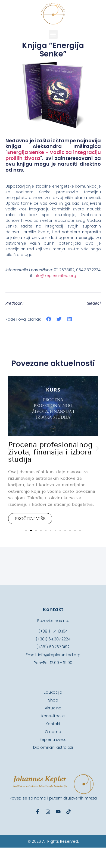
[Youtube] (58, 811)
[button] (53, 34)
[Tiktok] (68, 811)
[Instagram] (47, 811)
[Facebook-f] (37, 811)
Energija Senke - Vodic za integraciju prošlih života (53, 155)
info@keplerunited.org (55, 275)
